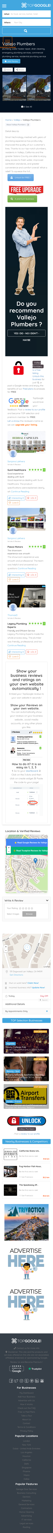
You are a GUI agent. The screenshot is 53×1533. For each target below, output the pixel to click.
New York (26, 1444)
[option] (14, 88)
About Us (26, 1419)
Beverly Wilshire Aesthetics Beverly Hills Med (26, 1075)
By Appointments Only (16, 1011)
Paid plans (28, 388)
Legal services (26, 1523)
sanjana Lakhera (16, 461)
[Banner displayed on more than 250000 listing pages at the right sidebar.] (26, 1263)
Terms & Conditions (26, 1427)
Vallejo (17, 120)
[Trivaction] (26, 1222)
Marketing (26, 1500)
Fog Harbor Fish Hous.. (30, 1166)
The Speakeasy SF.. (28, 1185)
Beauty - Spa (13, 1071)
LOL (33, 498)
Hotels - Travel (14, 1101)
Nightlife (11, 1043)
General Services (26, 1504)
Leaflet (23, 891)
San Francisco (27, 1177)
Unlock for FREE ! (23, 177)
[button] (7, 41)
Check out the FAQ (26, 1408)
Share (21, 69)
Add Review (13, 61)
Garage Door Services (26, 1489)
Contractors (26, 1508)
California (26, 1460)
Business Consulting (26, 1493)
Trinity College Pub (15, 1047)
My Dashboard (26, 1393)
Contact (26, 1423)
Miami (26, 1475)
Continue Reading (20, 491)
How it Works (26, 1404)
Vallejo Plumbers (26, 1129)
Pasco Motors (15, 546)
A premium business (24, 199)
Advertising (26, 1515)
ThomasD (13, 615)
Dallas (26, 1479)
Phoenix (26, 1471)
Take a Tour (26, 1415)
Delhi (26, 1463)
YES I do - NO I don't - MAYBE (26, 334)
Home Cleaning (26, 1512)
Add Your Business (26, 1396)
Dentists (26, 1496)
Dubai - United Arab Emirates (26, 1448)
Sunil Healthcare (17, 469)
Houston (26, 1456)
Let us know (14, 421)
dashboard (32, 770)
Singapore (26, 1467)
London (26, 1441)
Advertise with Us (26, 1400)
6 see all (27, 106)
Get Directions (16, 974)
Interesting (18, 498)
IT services (26, 1519)
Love (15, 502)
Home (8, 120)
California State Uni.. (29, 1151)
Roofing (26, 1527)
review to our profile (35, 409)
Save (8, 69)
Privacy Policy (26, 1431)
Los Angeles (26, 1452)
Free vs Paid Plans (26, 1412)
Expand (45, 1000)
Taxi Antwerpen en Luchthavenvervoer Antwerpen (26, 1105)
